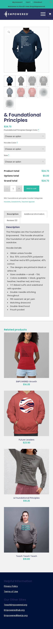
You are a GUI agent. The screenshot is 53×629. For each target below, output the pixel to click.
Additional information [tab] (34, 214)
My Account (17, 2)
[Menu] (42, 14)
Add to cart (31, 188)
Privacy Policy (11, 586)
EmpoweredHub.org (14, 609)
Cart (28, 2)
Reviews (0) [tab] (12, 220)
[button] (50, 2)
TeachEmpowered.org (15, 604)
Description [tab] (13, 214)
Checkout (37, 2)
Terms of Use (11, 591)
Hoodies (7, 202)
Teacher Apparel (27, 202)
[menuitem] (17, 2)
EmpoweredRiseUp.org (16, 615)
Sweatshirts (16, 202)
